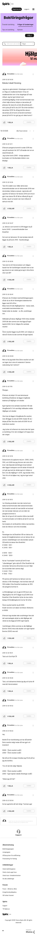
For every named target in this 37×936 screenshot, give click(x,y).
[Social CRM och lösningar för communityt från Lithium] (30, 931)
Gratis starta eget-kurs (10, 872)
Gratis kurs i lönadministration (12, 875)
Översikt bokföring (8, 24)
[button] (33, 74)
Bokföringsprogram (8, 849)
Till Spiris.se (6, 909)
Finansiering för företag (10, 858)
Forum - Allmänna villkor (10, 889)
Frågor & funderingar (25, 24)
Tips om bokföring (8, 30)
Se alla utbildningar (8, 878)
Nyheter (20, 30)
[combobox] (18, 44)
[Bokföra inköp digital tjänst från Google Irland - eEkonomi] (33, 131)
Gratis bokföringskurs (9, 869)
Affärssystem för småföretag (11, 855)
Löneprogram (6, 852)
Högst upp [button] (3, 931)
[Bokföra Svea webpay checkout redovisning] (30, 131)
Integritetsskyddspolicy (10, 892)
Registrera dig (17, 9)
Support (5, 905)
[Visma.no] (8, 4)
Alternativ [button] (29, 36)
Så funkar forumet (8, 895)
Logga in (26, 9)
